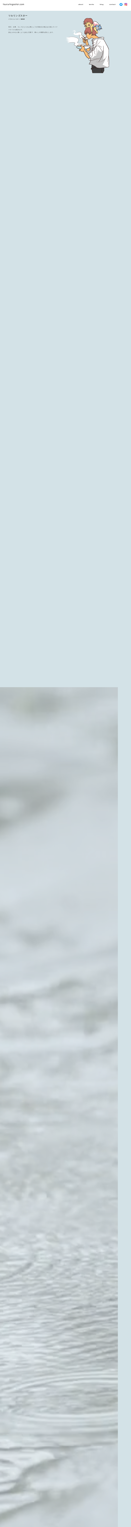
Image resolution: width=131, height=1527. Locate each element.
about (80, 4)
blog (102, 4)
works (91, 4)
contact (112, 4)
